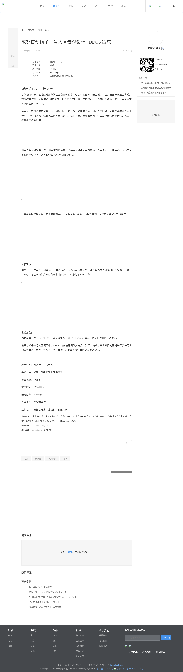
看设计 (56, 6)
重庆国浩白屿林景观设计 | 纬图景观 (45, 607)
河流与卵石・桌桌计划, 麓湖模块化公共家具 (48, 592)
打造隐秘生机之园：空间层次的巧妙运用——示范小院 (53, 597)
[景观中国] (18, 6)
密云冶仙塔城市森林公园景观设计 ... (157, 83)
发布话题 (80, 646)
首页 (42, 6)
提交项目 (80, 635)
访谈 (33, 646)
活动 (10, 641)
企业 (97, 6)
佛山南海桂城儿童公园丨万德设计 (44, 602)
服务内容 (103, 646)
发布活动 (80, 651)
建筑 (55, 641)
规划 (55, 646)
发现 (71, 6)
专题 (33, 635)
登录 (70, 552)
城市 (65, 459)
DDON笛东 (55, 73)
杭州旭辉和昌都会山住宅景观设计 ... (157, 88)
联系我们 (103, 635)
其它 (55, 651)
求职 (110, 6)
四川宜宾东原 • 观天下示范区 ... (155, 92)
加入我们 (103, 641)
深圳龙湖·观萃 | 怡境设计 (40, 587)
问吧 (84, 6)
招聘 (10, 646)
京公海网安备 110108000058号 (129, 669)
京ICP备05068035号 (104, 669)
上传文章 (80, 641)
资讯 (10, 635)
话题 (33, 651)
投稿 (123, 6)
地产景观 (52, 459)
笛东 (26, 459)
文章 (33, 641)
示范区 (38, 459)
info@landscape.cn (117, 665)
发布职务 (80, 656)
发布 (175, 6)
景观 (40, 30)
